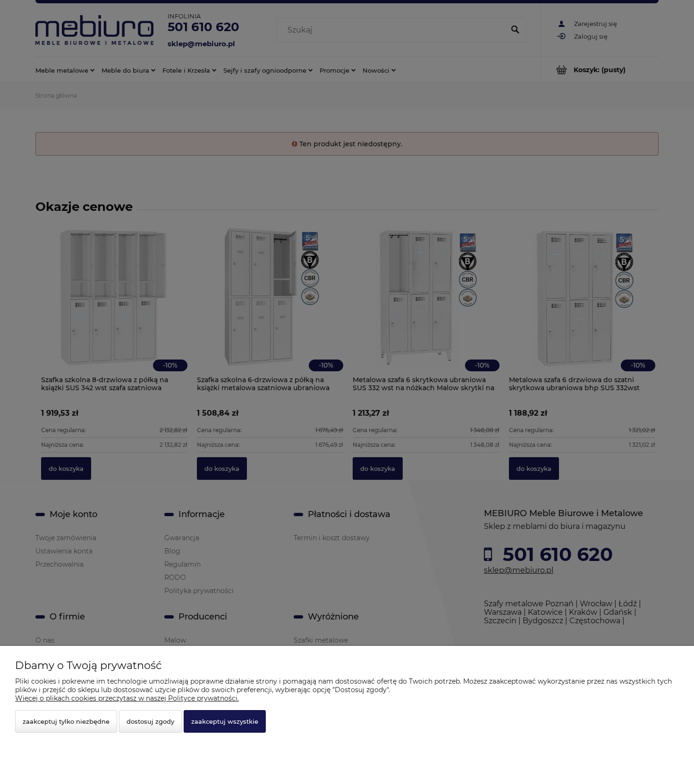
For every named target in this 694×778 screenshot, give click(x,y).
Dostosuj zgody (150, 721)
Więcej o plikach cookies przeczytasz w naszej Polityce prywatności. (127, 698)
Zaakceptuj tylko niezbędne (66, 721)
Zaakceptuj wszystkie (224, 721)
